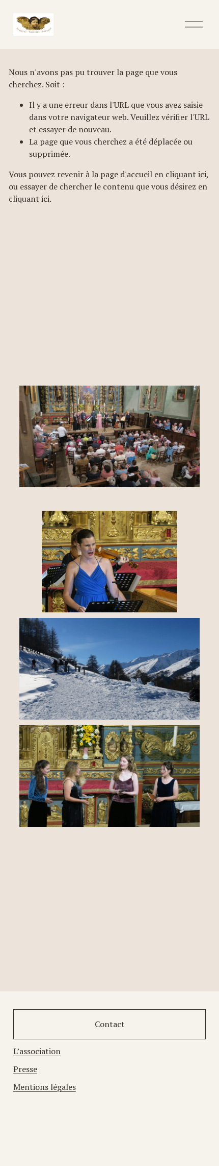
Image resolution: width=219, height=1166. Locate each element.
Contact (110, 1024)
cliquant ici (186, 174)
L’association (37, 1051)
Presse (25, 1069)
